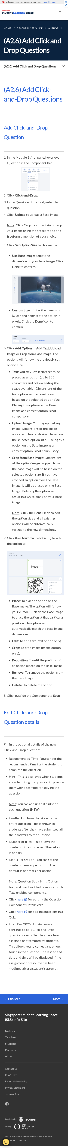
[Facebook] (8, 1104)
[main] (34, 512)
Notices (10, 1031)
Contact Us (11, 1068)
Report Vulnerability (16, 1081)
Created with (10, 1119)
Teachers (11, 1037)
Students (10, 1043)
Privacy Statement (15, 1087)
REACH (9, 1074)
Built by (8, 1126)
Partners (10, 1050)
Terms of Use (12, 1093)
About (9, 1056)
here (20, 899)
